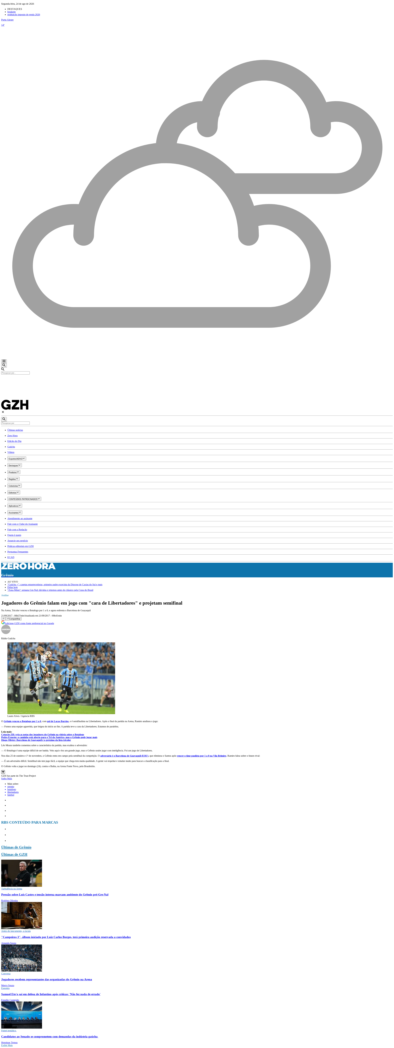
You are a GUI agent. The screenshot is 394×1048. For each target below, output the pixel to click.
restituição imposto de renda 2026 (23, 14)
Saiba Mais (6, 778)
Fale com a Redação (17, 529)
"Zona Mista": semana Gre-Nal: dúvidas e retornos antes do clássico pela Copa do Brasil (50, 590)
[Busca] (4, 365)
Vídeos (10, 452)
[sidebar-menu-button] (4, 361)
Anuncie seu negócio (17, 540)
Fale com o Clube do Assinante (22, 524)
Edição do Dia (14, 441)
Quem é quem (14, 535)
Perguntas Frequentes (17, 551)
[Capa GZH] (197, 380)
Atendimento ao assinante (19, 518)
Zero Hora (12, 435)
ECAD (10, 557)
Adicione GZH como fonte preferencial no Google (29, 623)
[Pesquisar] (4, 419)
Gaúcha (11, 446)
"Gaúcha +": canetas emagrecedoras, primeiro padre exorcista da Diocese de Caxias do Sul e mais (54, 584)
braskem (11, 11)
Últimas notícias (15, 430)
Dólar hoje (12, 587)
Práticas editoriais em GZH (20, 546)
